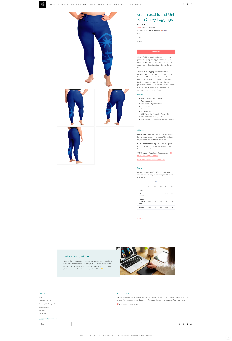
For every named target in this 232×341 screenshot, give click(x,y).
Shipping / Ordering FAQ (47, 304)
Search (41, 297)
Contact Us (42, 313)
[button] (54, 4)
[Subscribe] (70, 324)
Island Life (87, 335)
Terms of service (125, 335)
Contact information (146, 335)
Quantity (139, 41)
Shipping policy (135, 335)
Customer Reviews (45, 301)
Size (138, 33)
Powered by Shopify (95, 335)
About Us (42, 310)
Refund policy (106, 335)
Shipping (139, 27)
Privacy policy (115, 335)
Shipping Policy (44, 307)
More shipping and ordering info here (151, 160)
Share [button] (141, 218)
